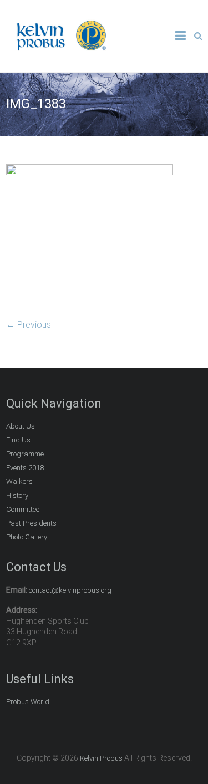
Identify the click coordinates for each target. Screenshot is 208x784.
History (17, 495)
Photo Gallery (26, 537)
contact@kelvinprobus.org (70, 590)
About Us (20, 426)
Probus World (27, 702)
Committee (22, 509)
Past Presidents (31, 523)
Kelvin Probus (101, 758)
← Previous (28, 324)
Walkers (19, 481)
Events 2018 (25, 468)
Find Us (18, 440)
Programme (25, 454)
